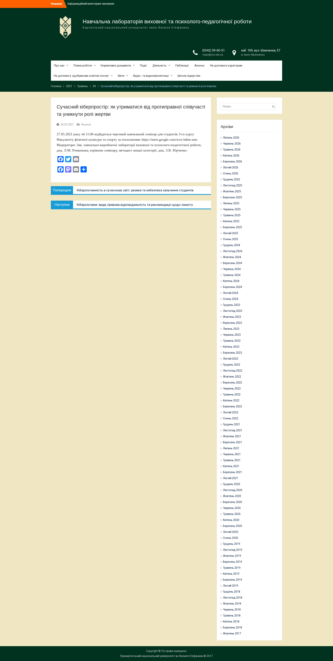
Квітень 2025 (231, 221)
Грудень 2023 (231, 304)
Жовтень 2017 (232, 633)
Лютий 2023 (230, 358)
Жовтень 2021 (232, 436)
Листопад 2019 (232, 549)
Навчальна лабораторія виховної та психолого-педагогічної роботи (167, 21)
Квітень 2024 (231, 281)
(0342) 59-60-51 (213, 50)
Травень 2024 (231, 275)
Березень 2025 (232, 227)
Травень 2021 (231, 460)
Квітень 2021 (231, 466)
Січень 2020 (230, 537)
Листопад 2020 (232, 490)
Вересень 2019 (232, 561)
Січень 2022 (230, 418)
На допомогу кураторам (226, 65)
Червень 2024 (232, 269)
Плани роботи (82, 65)
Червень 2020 (232, 508)
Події (143, 65)
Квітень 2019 (231, 573)
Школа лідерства (188, 75)
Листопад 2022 (232, 370)
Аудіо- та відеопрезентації (151, 75)
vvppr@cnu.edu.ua (212, 54)
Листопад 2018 (232, 597)
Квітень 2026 (231, 155)
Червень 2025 (232, 209)
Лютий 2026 (230, 167)
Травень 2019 (231, 567)
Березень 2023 (232, 352)
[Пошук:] (249, 106)
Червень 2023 (232, 334)
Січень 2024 (230, 298)
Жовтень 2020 (232, 496)
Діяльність (159, 65)
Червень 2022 (232, 388)
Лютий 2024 (230, 292)
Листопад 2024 (232, 251)
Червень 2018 (232, 609)
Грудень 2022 (231, 364)
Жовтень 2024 (232, 257)
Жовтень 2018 (232, 603)
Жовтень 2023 (232, 316)
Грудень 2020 (231, 484)
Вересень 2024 (232, 263)
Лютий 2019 (230, 585)
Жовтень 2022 (232, 376)
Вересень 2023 (232, 322)
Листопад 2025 (232, 185)
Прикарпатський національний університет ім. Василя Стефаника (161, 656)
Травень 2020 (231, 514)
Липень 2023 (231, 328)
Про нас (59, 65)
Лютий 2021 (230, 478)
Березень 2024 (232, 286)
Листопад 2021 (232, 430)
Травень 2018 (231, 615)
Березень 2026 (232, 161)
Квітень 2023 (231, 346)
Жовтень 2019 (232, 555)
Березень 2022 (232, 406)
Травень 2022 (231, 394)
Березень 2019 (232, 579)
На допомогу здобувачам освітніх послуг (81, 75)
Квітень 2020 (231, 519)
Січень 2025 (230, 239)
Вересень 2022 (232, 382)
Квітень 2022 (231, 400)
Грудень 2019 (231, 543)
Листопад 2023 (232, 310)
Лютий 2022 (230, 412)
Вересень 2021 (232, 442)
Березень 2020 (232, 525)
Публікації (182, 65)
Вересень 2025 (232, 197)
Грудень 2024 (231, 245)
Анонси (199, 65)
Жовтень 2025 (232, 191)
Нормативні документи (116, 65)
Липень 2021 (231, 448)
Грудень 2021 (231, 424)
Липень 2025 (231, 203)
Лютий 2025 (230, 233)
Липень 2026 (231, 137)
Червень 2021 (232, 454)
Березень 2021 (232, 472)
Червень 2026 (232, 143)
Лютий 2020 (230, 531)
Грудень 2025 (231, 179)
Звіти (121, 75)
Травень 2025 (231, 215)
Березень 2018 (232, 627)
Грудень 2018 (231, 591)
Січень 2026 (230, 173)
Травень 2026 (231, 149)
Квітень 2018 (231, 621)
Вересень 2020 (232, 502)
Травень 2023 (231, 340)
